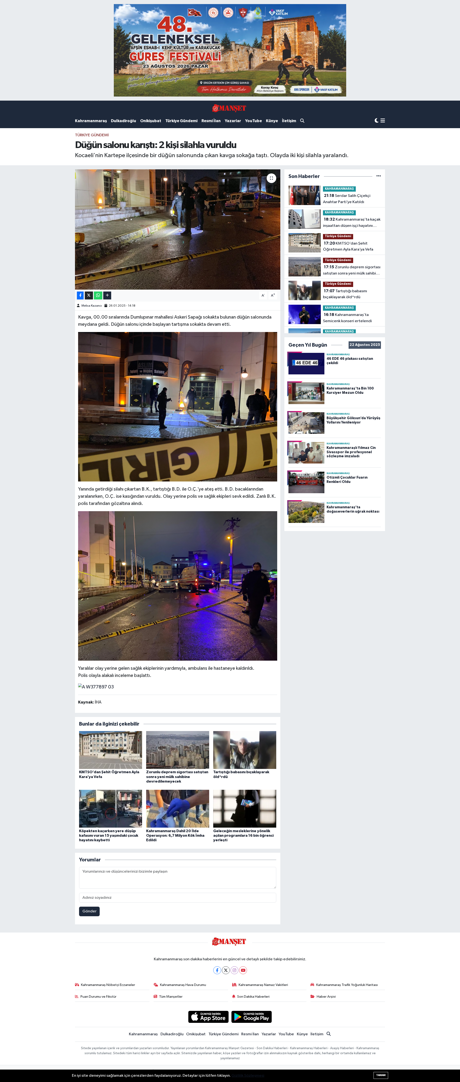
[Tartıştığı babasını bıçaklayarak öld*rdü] (244, 750)
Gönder (89, 911)
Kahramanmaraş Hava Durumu (183, 985)
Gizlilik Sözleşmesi (247, 1076)
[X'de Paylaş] (89, 295)
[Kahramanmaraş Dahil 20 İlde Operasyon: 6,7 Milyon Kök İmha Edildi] (177, 809)
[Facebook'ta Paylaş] (80, 295)
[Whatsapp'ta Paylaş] (98, 295)
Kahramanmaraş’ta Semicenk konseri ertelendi (347, 318)
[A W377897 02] (177, 406)
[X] (226, 970)
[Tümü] (378, 176)
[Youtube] (243, 970)
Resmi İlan (211, 121)
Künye (272, 121)
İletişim (289, 121)
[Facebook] (217, 970)
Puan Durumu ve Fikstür (98, 996)
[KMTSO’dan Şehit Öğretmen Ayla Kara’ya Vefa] (110, 750)
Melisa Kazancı (91, 305)
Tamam (380, 1075)
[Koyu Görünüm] (377, 121)
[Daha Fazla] (107, 295)
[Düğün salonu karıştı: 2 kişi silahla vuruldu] (177, 229)
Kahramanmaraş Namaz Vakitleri (263, 985)
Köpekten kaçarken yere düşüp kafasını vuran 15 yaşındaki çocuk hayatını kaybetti (108, 835)
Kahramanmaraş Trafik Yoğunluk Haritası (347, 985)
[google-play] (251, 1017)
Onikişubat (150, 121)
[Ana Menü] (382, 121)
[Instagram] (234, 970)
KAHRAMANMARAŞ (339, 188)
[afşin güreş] (230, 50)
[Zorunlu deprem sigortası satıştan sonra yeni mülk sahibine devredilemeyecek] (177, 750)
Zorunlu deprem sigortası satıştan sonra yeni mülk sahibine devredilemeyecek (177, 776)
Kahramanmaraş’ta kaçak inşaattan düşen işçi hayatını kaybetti (351, 223)
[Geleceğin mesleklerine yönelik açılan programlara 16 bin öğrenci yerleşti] (244, 809)
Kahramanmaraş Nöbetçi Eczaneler (108, 985)
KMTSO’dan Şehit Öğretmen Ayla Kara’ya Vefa (348, 246)
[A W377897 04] (177, 585)
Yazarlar (233, 121)
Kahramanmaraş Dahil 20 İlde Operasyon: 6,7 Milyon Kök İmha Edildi (175, 835)
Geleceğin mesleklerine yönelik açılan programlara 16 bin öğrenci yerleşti (243, 835)
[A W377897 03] (96, 686)
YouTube (253, 121)
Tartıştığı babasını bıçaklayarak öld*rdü (345, 294)
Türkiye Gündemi (181, 121)
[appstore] (208, 1017)
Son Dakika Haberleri (253, 996)
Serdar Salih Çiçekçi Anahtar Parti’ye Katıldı (346, 199)
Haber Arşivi (326, 996)
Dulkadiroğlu (123, 121)
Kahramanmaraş (91, 121)
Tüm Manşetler (171, 996)
